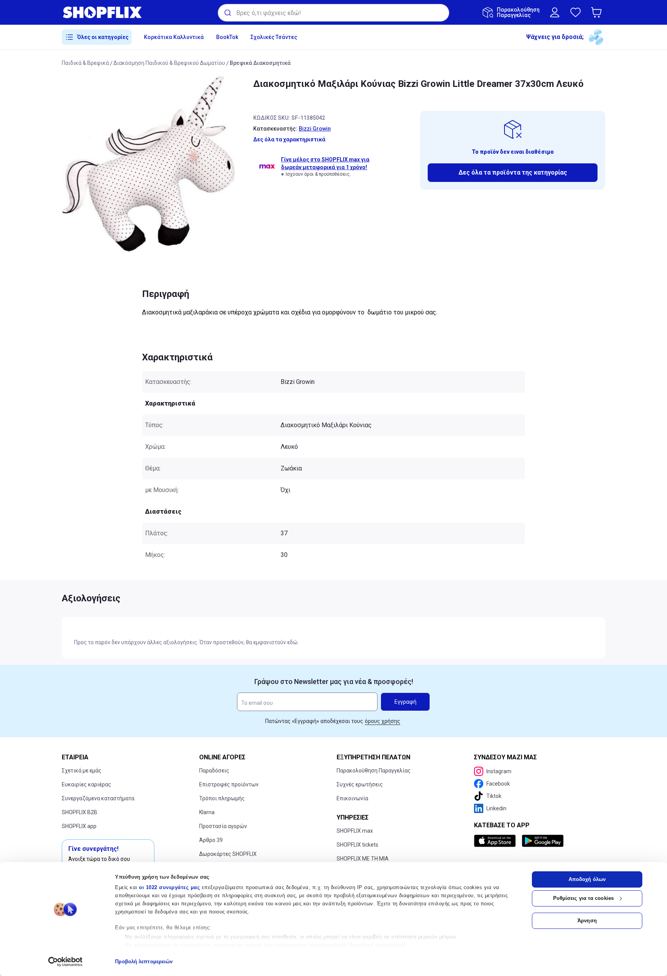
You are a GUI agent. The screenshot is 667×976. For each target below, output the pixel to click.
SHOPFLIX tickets (357, 845)
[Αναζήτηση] (227, 12)
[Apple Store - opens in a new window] (496, 841)
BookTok (227, 37)
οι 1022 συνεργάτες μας (169, 887)
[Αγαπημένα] (575, 12)
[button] (598, 12)
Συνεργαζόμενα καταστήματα (98, 798)
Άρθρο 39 (211, 840)
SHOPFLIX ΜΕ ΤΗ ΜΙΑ (363, 858)
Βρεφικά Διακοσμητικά (260, 63)
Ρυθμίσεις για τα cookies (583, 898)
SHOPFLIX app (79, 826)
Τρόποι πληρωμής (222, 798)
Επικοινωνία (352, 798)
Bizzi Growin (315, 129)
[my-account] (554, 12)
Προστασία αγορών (223, 826)
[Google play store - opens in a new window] (543, 841)
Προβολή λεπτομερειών (144, 961)
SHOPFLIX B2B (79, 812)
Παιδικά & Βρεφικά (85, 63)
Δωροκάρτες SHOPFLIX (228, 854)
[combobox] (333, 13)
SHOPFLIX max (355, 831)
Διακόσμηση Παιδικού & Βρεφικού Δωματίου (169, 63)
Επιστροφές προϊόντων (229, 784)
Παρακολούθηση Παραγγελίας (374, 770)
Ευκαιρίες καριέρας (86, 784)
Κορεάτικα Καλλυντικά (174, 37)
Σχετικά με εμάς (82, 770)
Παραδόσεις (214, 770)
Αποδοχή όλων (587, 879)
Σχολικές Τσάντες (274, 37)
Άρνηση (587, 920)
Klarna (207, 812)
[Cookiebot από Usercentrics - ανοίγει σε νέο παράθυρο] (65, 962)
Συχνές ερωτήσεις (360, 784)
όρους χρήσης (382, 721)
